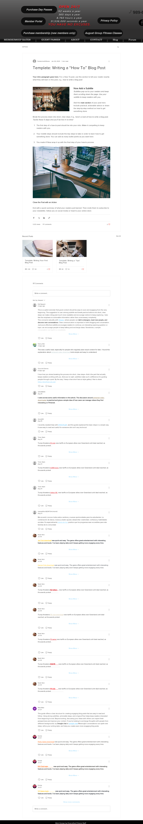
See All (118, 236)
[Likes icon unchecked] (39, 338)
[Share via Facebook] (34, 218)
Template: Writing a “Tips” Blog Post (69, 262)
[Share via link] (49, 218)
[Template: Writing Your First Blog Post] (37, 248)
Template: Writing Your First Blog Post (36, 261)
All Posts (25, 47)
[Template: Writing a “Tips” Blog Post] (71, 248)
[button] (118, 47)
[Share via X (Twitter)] (39, 218)
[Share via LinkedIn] (44, 218)
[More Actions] (109, 305)
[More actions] (109, 61)
